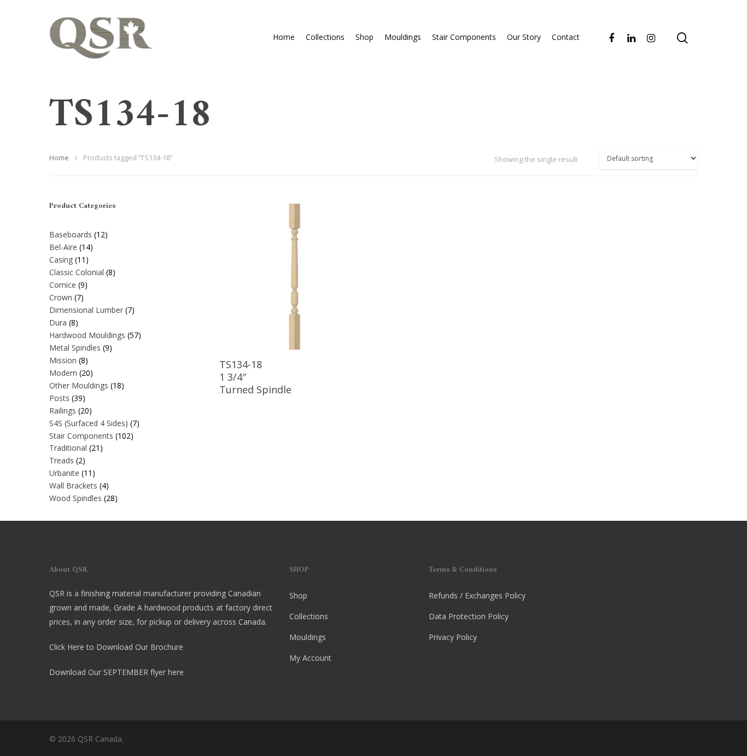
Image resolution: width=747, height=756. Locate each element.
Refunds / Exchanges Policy (477, 595)
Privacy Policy (453, 637)
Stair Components (464, 37)
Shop (364, 37)
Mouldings (402, 37)
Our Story (524, 37)
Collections (325, 37)
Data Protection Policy (469, 616)
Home (284, 37)
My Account (310, 658)
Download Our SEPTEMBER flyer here (116, 672)
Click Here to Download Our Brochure (116, 647)
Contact (566, 37)
